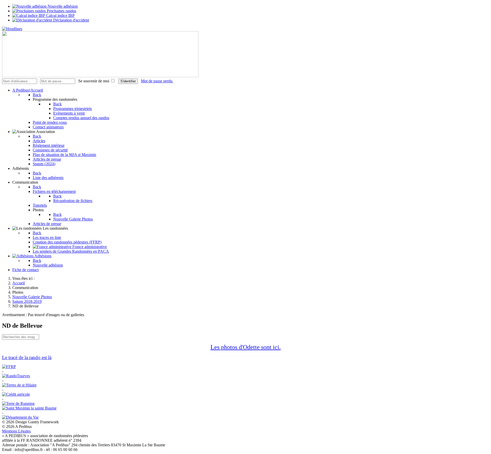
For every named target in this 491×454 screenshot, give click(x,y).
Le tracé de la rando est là (26, 357)
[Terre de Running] (18, 403)
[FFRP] (9, 366)
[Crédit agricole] (16, 394)
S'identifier (128, 81)
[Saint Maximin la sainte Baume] (29, 408)
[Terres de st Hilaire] (19, 385)
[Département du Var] (20, 417)
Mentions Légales (16, 431)
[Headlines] (12, 29)
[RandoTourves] (16, 376)
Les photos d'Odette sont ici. (245, 347)
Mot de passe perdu (157, 81)
